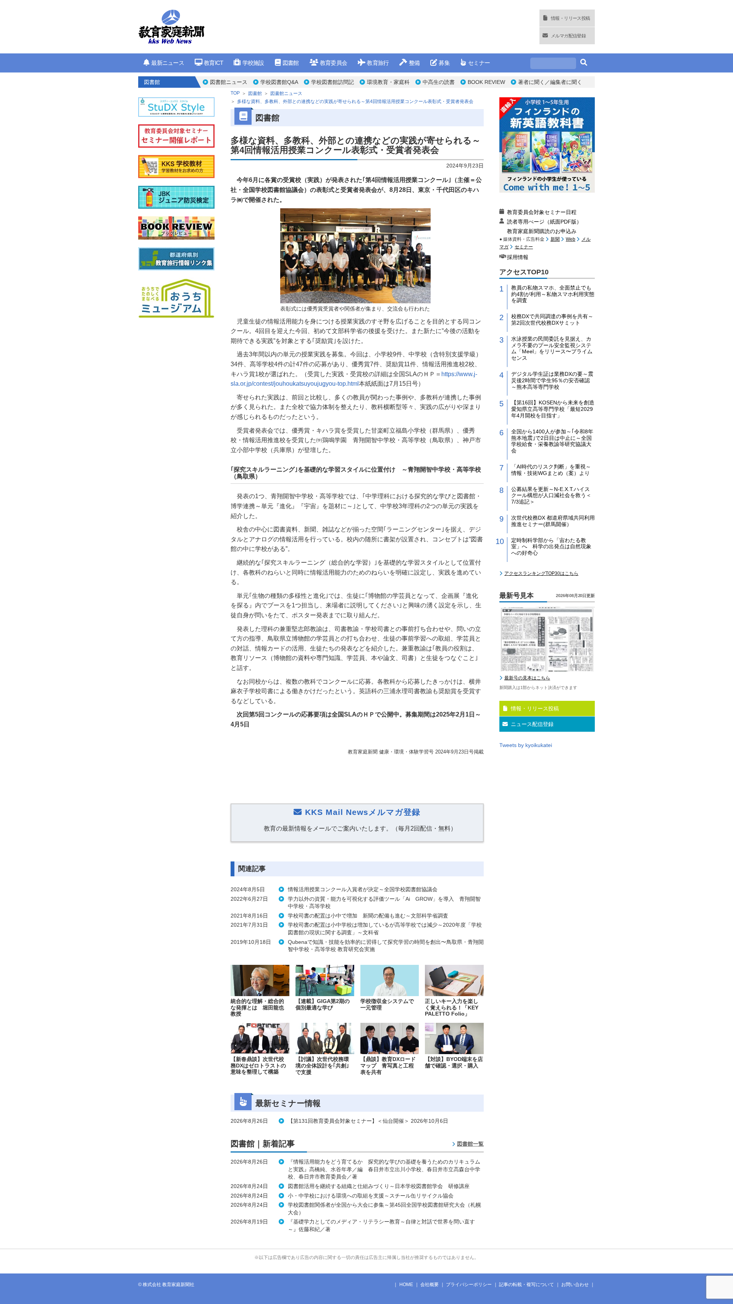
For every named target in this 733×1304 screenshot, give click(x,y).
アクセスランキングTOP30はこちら (541, 573)
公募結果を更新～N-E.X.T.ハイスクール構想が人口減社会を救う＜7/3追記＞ (551, 495)
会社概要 (429, 1284)
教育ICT (213, 63)
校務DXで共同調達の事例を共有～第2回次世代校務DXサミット (552, 319)
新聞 (555, 239)
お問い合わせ (575, 1284)
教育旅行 (378, 63)
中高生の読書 (439, 82)
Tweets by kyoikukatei (525, 745)
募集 (444, 63)
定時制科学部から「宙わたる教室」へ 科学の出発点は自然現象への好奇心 (551, 546)
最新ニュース (167, 63)
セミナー (479, 63)
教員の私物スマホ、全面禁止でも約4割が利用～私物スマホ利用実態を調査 (552, 294)
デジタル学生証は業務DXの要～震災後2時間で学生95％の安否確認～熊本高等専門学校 (552, 380)
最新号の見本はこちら (527, 678)
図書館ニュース (228, 82)
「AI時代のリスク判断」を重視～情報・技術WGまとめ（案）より (551, 470)
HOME (406, 1284)
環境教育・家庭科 (388, 82)
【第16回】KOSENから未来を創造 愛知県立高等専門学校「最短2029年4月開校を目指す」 (553, 409)
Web (570, 239)
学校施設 (253, 63)
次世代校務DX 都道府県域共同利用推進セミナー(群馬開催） (553, 521)
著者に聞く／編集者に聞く (550, 82)
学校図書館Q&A (279, 82)
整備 (414, 63)
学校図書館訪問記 (332, 82)
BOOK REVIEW (486, 82)
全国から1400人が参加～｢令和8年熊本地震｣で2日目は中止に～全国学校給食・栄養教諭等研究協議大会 (552, 441)
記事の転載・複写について (526, 1284)
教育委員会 (333, 63)
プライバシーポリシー (469, 1284)
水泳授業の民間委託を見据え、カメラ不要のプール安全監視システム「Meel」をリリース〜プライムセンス (552, 348)
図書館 (291, 63)
